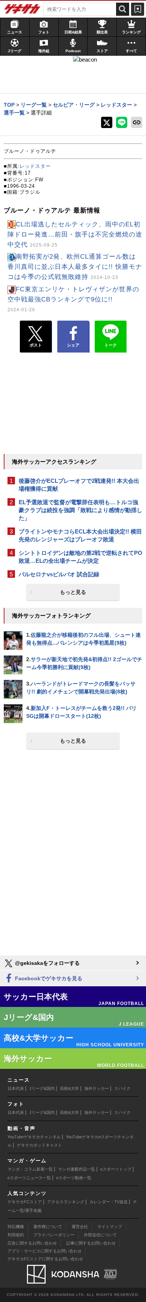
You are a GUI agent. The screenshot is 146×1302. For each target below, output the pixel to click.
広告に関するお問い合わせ (32, 1243)
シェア (73, 345)
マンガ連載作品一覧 (76, 1169)
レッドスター (35, 166)
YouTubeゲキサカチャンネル (34, 1137)
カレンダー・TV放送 (108, 1202)
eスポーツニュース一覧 (29, 1177)
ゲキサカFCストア (24, 1202)
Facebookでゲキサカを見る (47, 978)
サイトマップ (109, 1226)
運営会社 (80, 1226)
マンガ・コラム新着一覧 (30, 1169)
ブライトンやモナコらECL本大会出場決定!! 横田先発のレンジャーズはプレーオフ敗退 (80, 535)
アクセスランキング (65, 1202)
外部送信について (100, 1235)
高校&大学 (69, 1088)
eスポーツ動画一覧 (73, 1177)
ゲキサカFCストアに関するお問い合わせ (45, 1259)
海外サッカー (96, 1088)
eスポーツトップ (115, 1169)
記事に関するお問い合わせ (91, 1243)
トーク (110, 345)
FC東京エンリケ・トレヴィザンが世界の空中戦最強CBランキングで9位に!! (73, 299)
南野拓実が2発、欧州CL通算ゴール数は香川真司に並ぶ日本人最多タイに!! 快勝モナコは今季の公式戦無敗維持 (74, 266)
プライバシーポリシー (53, 1235)
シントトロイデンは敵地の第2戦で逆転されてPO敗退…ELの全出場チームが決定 (80, 557)
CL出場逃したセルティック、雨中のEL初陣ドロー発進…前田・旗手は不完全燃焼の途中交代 (74, 234)
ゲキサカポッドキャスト (39, 1145)
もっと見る (73, 592)
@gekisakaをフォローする (46, 963)
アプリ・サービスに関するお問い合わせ (44, 1251)
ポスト (36, 345)
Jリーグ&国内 (42, 1088)
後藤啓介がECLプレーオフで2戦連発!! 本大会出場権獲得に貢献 (79, 485)
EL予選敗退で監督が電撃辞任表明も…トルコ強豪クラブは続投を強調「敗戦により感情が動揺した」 (80, 510)
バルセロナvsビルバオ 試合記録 (59, 574)
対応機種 (15, 1226)
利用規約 (15, 1235)
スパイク (122, 1088)
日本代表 (15, 1088)
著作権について (47, 1226)
